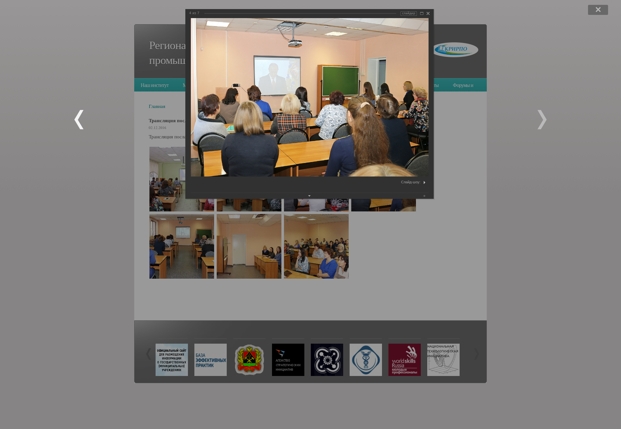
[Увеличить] (422, 13)
